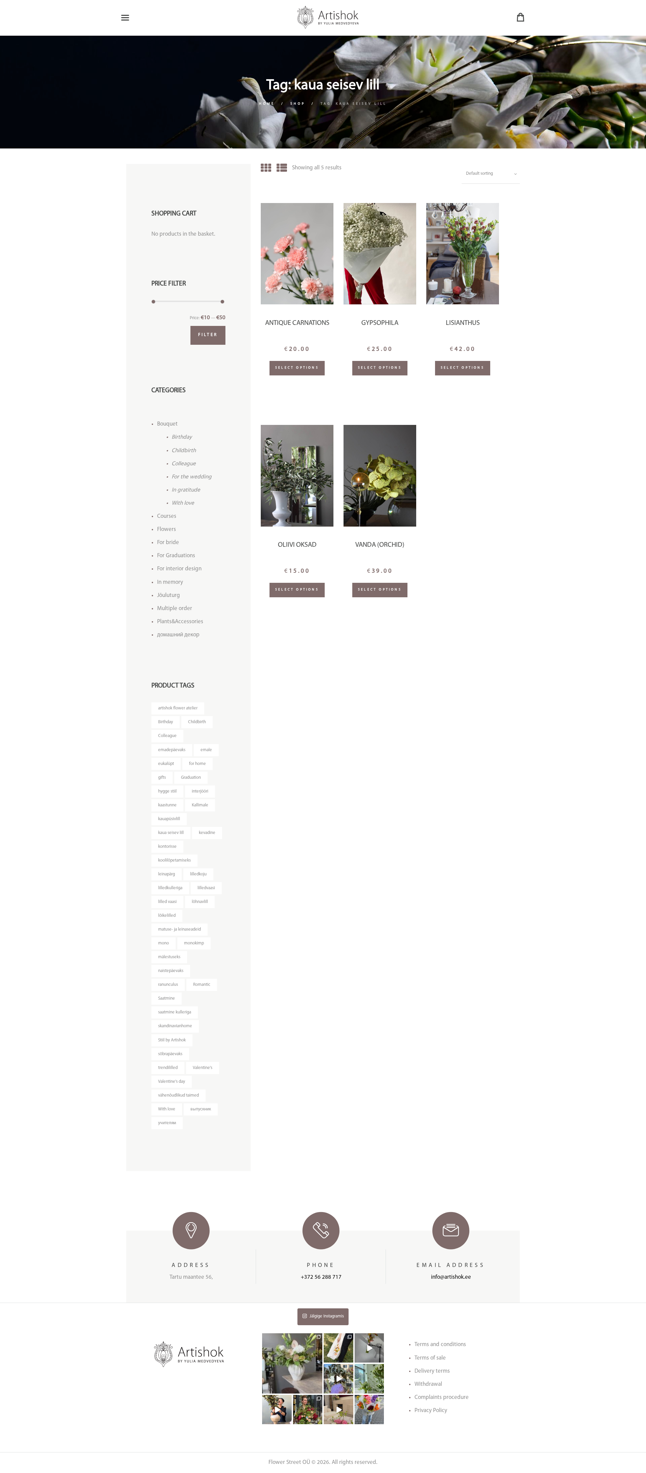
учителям (167, 1123)
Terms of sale (430, 1358)
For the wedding (192, 477)
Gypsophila (379, 323)
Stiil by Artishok (172, 1040)
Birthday (182, 437)
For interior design (179, 569)
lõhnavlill (200, 902)
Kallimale (200, 805)
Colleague (184, 464)
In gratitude (186, 490)
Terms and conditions (440, 1344)
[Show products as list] (282, 169)
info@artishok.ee (451, 1277)
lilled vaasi (167, 902)
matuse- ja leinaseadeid (179, 929)
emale (206, 750)
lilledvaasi (206, 888)
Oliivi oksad (297, 545)
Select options (297, 368)
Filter (208, 335)
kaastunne (167, 805)
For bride (168, 542)
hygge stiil (167, 791)
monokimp (194, 943)
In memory (170, 582)
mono (163, 943)
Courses (166, 516)
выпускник (200, 1109)
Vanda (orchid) (379, 545)
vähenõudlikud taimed (178, 1095)
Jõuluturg (168, 595)
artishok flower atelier (178, 708)
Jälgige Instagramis (327, 1316)
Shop (297, 104)
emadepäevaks (171, 750)
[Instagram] (318, 1389)
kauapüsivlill (169, 819)
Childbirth (184, 451)
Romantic (201, 984)
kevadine (207, 833)
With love (183, 503)
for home (197, 764)
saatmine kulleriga (174, 1012)
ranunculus (168, 984)
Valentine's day (171, 1081)
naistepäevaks (170, 971)
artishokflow (292, 1336)
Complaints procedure (442, 1397)
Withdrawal (428, 1384)
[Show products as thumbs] (266, 169)
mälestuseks (169, 957)
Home (267, 104)
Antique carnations (297, 323)
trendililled (168, 1068)
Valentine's (202, 1068)
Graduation (191, 777)
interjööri (200, 791)
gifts (162, 777)
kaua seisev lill (171, 833)
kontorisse (167, 846)
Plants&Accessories (180, 622)
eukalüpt (166, 764)
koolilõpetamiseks (174, 860)
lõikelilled (167, 915)
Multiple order (174, 608)
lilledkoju (198, 874)
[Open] (292, 1363)
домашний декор (178, 635)
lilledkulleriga (170, 888)
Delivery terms (432, 1371)
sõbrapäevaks (170, 1054)
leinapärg (166, 874)
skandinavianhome (175, 1026)
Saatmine (166, 998)
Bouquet (167, 424)
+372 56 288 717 (321, 1277)
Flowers (166, 529)
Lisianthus (463, 323)
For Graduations (176, 556)
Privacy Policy (431, 1410)
